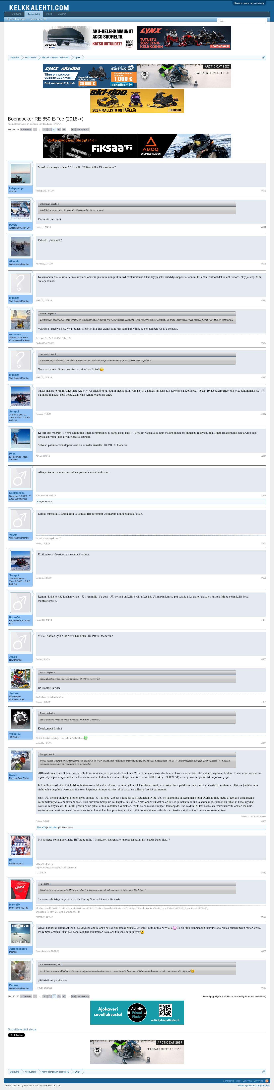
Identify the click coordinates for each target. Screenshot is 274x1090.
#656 (263, 821)
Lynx (23, 124)
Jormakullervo (18, 948)
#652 (263, 620)
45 (73, 129)
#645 (263, 343)
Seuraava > (82, 129)
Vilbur (13, 534)
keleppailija (16, 188)
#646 (263, 377)
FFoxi (12, 453)
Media (49, 14)
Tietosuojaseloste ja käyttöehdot (253, 1085)
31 (44, 129)
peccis (13, 224)
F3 (38, 501)
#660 (263, 988)
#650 (263, 543)
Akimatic (14, 261)
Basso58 (14, 617)
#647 (263, 414)
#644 (263, 300)
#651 (263, 578)
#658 (263, 917)
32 (49, 129)
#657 (263, 872)
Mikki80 (14, 297)
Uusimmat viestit (38, 19)
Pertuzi (13, 985)
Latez (50, 124)
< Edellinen (26, 129)
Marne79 (41, 827)
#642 (263, 227)
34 (59, 129)
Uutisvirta (16, 14)
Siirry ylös (258, 1081)
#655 (263, 743)
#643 (263, 263)
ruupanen (15, 334)
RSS (266, 1080)
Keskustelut (33, 14)
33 (54, 129)
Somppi (14, 411)
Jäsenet (62, 14)
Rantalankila (16, 492)
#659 (263, 951)
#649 (263, 495)
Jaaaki (13, 656)
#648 (263, 456)
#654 (263, 702)
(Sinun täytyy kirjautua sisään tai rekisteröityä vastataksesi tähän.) (234, 996)
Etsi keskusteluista (16, 19)
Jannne (13, 693)
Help (238, 1081)
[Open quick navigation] (263, 57)
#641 (263, 190)
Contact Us (228, 1081)
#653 (263, 659)
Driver (13, 775)
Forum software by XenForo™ (32, 1085)
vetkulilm (15, 733)
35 (64, 129)
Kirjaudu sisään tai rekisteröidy (249, 3)
